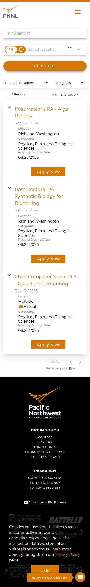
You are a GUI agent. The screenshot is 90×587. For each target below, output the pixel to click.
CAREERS (45, 442)
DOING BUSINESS (45, 447)
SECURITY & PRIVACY (45, 456)
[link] (45, 140)
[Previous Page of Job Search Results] (70, 362)
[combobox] (43, 33)
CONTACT (45, 437)
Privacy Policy (67, 554)
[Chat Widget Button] (80, 577)
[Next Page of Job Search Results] (80, 362)
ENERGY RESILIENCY (45, 482)
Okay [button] (45, 570)
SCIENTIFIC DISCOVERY (45, 478)
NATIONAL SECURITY (45, 487)
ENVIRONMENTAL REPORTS (45, 452)
